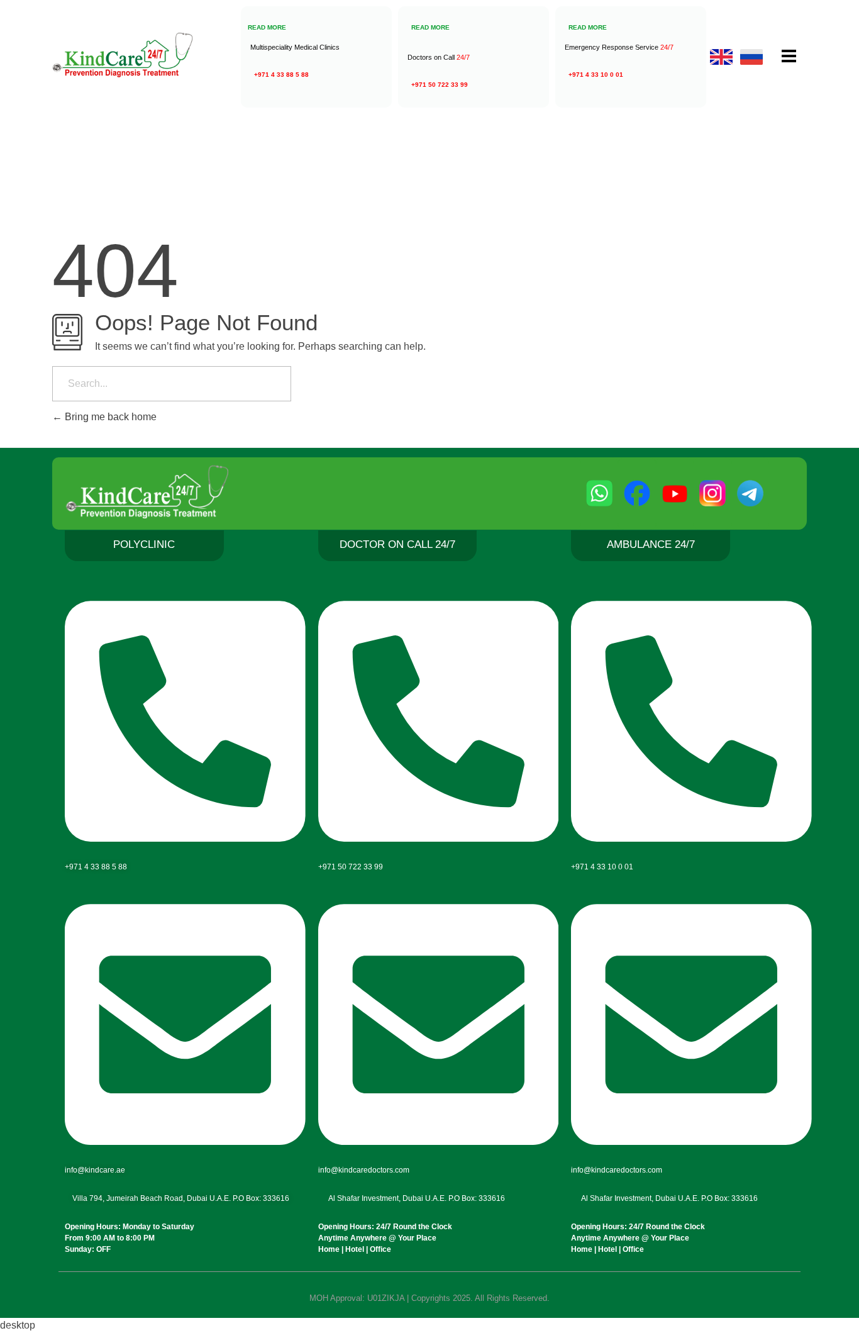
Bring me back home (109, 416)
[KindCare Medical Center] (152, 54)
